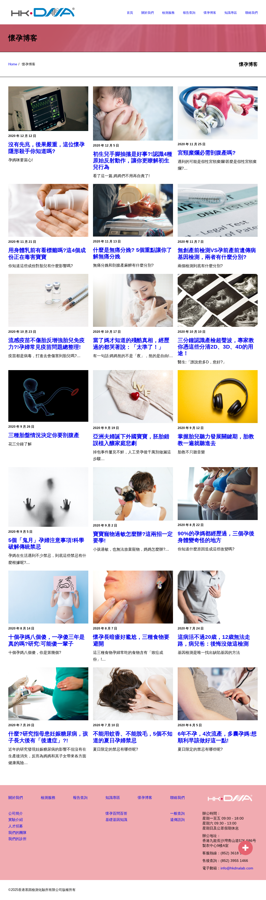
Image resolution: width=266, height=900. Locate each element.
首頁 (130, 13)
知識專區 (230, 13)
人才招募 (15, 826)
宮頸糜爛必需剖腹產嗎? (207, 153)
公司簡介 (15, 813)
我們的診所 (17, 839)
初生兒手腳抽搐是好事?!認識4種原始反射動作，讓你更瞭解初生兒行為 (132, 160)
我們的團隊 (17, 832)
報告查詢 (189, 13)
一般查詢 (177, 813)
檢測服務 (168, 13)
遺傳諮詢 (177, 820)
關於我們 (147, 13)
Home (12, 64)
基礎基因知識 (116, 820)
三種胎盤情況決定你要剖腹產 (43, 435)
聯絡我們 (251, 13)
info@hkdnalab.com (237, 868)
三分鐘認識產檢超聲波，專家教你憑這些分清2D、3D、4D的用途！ (216, 346)
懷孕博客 (210, 13)
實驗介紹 (15, 820)
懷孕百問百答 (116, 813)
